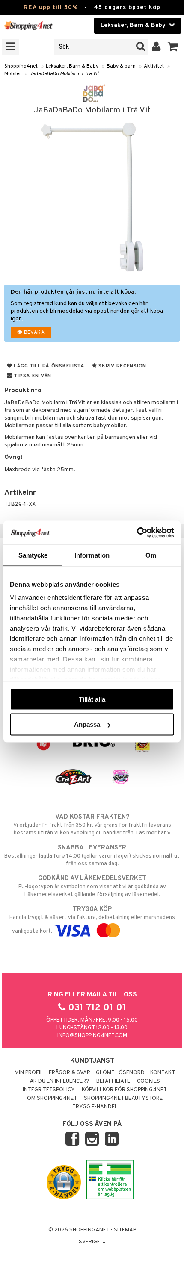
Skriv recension (121, 366)
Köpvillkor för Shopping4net (124, 1090)
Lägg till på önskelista (48, 366)
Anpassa (87, 724)
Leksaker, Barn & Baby (72, 66)
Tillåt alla (92, 698)
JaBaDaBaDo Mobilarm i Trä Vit (64, 73)
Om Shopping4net (52, 1098)
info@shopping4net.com (92, 1035)
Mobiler (12, 73)
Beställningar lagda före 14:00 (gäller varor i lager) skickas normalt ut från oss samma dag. (92, 855)
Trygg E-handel (95, 1107)
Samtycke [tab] (33, 554)
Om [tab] (150, 554)
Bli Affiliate (113, 1081)
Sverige (90, 1242)
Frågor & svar (69, 1072)
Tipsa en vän (31, 376)
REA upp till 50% (51, 7)
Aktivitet (154, 66)
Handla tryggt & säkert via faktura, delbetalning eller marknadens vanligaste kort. (92, 920)
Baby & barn (121, 66)
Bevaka (33, 332)
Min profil (29, 1072)
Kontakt (162, 1072)
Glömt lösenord (120, 1072)
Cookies (148, 1081)
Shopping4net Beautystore (123, 1098)
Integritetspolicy (49, 1090)
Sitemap (125, 1230)
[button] (173, 47)
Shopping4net (21, 66)
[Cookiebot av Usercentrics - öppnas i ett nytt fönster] (136, 532)
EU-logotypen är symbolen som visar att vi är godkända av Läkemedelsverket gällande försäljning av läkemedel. (92, 886)
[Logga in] (156, 47)
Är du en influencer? (59, 1081)
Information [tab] (92, 554)
